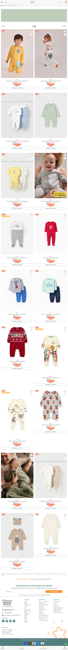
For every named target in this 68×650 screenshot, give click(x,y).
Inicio (1, 5)
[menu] (2, 2)
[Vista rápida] (31, 34)
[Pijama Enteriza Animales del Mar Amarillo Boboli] (17, 53)
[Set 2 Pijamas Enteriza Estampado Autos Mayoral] (51, 475)
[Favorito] (31, 31)
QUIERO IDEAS (54, 591)
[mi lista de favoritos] (62, 2)
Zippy (51, 256)
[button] (33, 26)
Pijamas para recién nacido (10, 5)
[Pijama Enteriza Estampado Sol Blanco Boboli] (51, 53)
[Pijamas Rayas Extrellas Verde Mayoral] (51, 115)
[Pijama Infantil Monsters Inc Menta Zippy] (51, 290)
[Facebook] (3, 621)
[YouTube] (14, 621)
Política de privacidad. (45, 595)
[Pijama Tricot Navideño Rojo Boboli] (17, 342)
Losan (17, 256)
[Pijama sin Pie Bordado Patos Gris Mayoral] (51, 175)
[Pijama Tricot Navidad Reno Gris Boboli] (51, 405)
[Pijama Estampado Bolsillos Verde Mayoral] (17, 475)
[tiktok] (10, 621)
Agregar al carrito (17, 88)
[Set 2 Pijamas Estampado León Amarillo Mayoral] (17, 175)
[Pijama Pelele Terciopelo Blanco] (51, 529)
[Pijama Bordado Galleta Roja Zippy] (51, 234)
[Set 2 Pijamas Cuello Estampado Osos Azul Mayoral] (17, 115)
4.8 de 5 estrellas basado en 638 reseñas (40, 579)
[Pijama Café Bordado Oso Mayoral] (17, 535)
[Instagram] (7, 621)
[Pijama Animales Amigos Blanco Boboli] (17, 413)
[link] (34, 15)
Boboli (17, 79)
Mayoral (17, 139)
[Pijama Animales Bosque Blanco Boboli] (51, 350)
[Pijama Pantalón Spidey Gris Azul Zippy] (17, 290)
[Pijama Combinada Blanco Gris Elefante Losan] (17, 234)
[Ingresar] (59, 2)
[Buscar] (5, 2)
